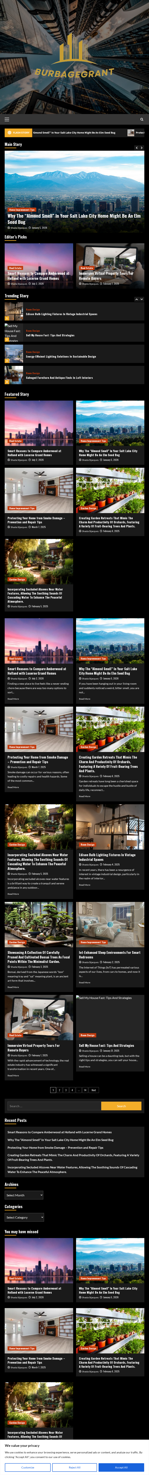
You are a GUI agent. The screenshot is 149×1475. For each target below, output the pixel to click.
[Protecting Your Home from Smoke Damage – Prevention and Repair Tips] (74, 192)
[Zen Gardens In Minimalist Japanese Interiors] (14, 375)
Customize (27, 1467)
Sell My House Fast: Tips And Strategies (50, 314)
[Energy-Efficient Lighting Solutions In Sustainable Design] (14, 332)
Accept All (121, 1467)
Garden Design (88, 508)
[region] (74, 1457)
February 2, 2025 (111, 962)
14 (85, 1090)
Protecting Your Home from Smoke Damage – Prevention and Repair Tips (73, 218)
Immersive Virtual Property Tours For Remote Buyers (106, 276)
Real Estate (15, 268)
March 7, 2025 (39, 227)
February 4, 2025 (111, 864)
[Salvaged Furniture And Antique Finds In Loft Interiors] (14, 354)
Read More (13, 698)
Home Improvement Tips (22, 209)
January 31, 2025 (111, 1050)
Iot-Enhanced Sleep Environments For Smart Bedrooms (109, 954)
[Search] (141, 119)
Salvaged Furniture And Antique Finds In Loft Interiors (59, 356)
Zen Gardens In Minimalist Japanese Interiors (53, 378)
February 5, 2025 (40, 606)
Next (94, 1090)
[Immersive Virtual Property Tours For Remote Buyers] (39, 1017)
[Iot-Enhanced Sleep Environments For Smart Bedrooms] (110, 924)
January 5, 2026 (111, 459)
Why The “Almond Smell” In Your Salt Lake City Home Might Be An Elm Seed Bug (108, 453)
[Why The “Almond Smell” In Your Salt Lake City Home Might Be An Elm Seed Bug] (110, 423)
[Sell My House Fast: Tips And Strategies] (14, 311)
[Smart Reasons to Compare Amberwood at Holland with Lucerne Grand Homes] (39, 423)
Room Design (33, 309)
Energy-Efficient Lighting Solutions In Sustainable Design (61, 335)
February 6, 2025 (111, 531)
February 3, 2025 (40, 966)
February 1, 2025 (111, 283)
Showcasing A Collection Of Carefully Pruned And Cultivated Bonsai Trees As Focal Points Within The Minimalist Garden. (39, 957)
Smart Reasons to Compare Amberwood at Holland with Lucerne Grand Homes (38, 276)
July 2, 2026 (38, 283)
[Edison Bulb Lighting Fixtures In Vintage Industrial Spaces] (110, 827)
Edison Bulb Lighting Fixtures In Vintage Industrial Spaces (107, 857)
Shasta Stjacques (19, 228)
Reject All (75, 1467)
